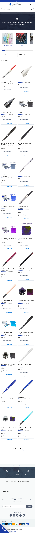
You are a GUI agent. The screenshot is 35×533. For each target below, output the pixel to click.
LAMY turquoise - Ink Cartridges (6, 333)
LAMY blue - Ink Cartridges (8, 206)
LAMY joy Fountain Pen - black (26, 269)
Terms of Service (12, 531)
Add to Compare (7, 89)
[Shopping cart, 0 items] (31, 4)
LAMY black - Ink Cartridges (25, 113)
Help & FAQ (5, 491)
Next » (23, 449)
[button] (33, 40)
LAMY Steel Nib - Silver (24, 81)
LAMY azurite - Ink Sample (25, 238)
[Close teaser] (10, 531)
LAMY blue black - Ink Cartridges (6, 175)
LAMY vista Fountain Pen (24, 175)
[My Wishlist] (28, 4)
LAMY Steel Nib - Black (7, 113)
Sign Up (29, 506)
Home (3, 13)
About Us (5, 487)
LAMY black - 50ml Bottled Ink (8, 364)
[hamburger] (2, 4)
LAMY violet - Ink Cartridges (8, 238)
